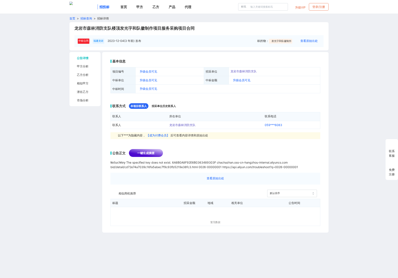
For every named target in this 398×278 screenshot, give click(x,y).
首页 (72, 18)
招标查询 (86, 18)
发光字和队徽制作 (281, 40)
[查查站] (82, 7)
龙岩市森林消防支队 (244, 71)
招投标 (104, 7)
